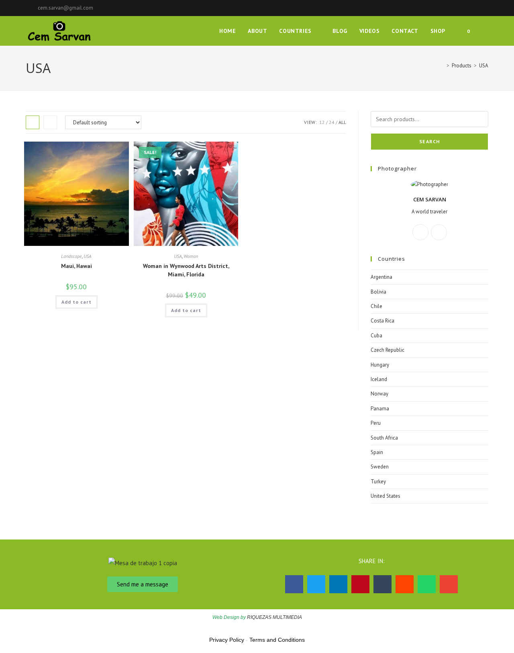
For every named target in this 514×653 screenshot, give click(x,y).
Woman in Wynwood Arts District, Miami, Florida (186, 270)
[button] (294, 584)
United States (385, 496)
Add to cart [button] (76, 302)
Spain (377, 452)
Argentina (381, 277)
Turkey (378, 481)
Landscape (71, 256)
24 (332, 122)
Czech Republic (387, 350)
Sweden (380, 466)
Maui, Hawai (76, 266)
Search (429, 141)
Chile (376, 306)
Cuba (376, 335)
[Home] (442, 65)
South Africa (384, 437)
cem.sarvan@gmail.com (65, 7)
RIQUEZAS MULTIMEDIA (274, 617)
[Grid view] (32, 122)
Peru (376, 423)
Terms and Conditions (277, 640)
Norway (379, 393)
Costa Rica (382, 320)
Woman (191, 256)
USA (483, 65)
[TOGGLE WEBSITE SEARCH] (486, 31)
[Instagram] (439, 232)
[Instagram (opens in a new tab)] (484, 8)
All (342, 122)
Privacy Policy (226, 640)
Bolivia (378, 291)
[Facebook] (420, 232)
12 (322, 122)
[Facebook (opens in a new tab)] (476, 8)
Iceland (379, 379)
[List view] (50, 122)
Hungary (380, 364)
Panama (380, 408)
